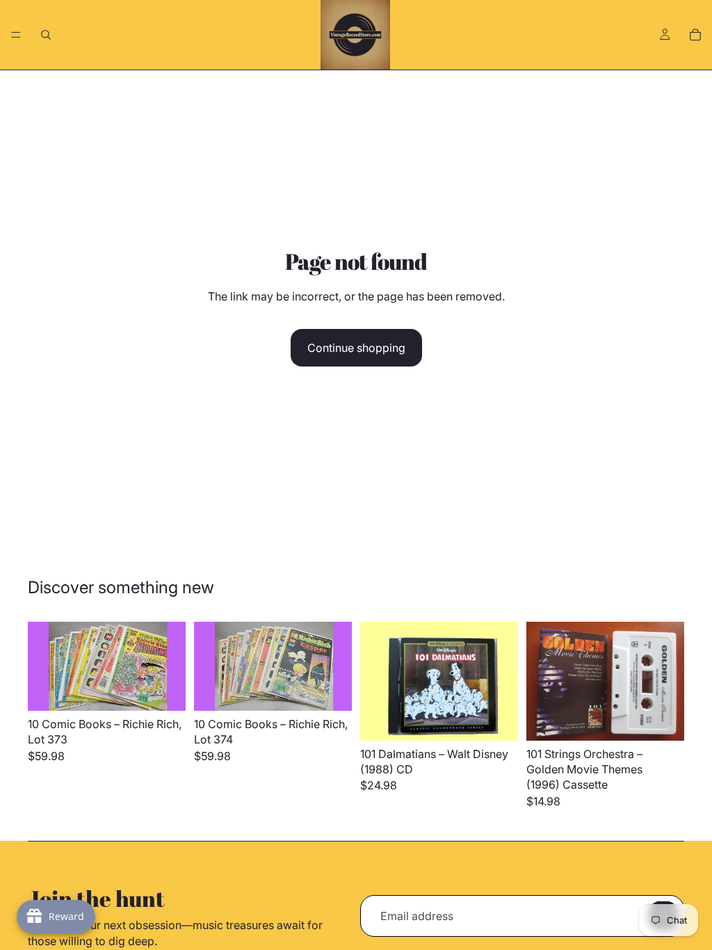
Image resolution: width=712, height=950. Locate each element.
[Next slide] (170, 666)
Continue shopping (356, 348)
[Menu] (16, 35)
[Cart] (695, 34)
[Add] (164, 689)
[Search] (46, 34)
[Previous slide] (43, 666)
